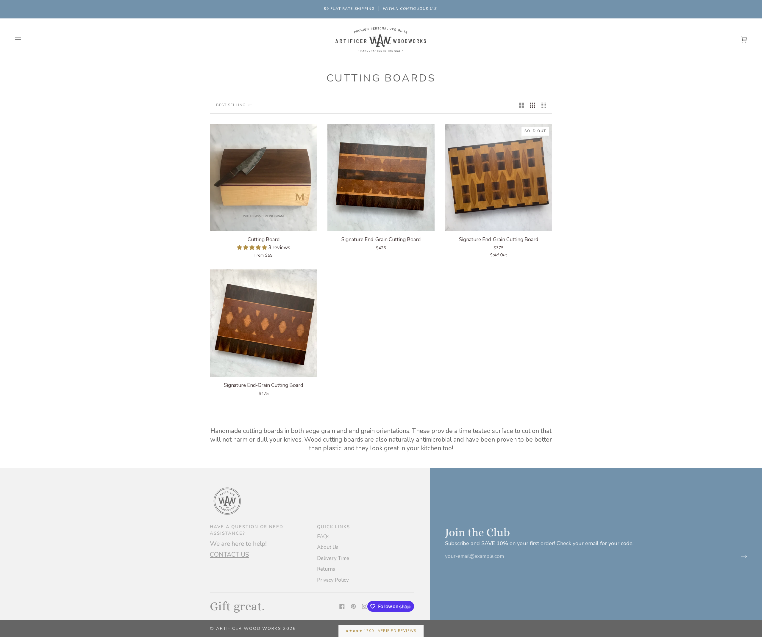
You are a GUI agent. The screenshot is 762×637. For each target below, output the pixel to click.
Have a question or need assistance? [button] (246, 530)
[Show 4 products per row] (545, 105)
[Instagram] (364, 606)
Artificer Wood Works (248, 628)
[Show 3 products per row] (532, 105)
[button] (252, 247)
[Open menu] (24, 39)
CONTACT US (229, 554)
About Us (327, 547)
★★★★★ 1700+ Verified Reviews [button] (381, 631)
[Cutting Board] (263, 177)
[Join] (739, 556)
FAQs (323, 536)
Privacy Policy (333, 580)
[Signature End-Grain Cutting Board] (381, 177)
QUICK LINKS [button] (333, 527)
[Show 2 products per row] (521, 105)
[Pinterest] (353, 606)
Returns (326, 569)
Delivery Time (333, 558)
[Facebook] (342, 606)
